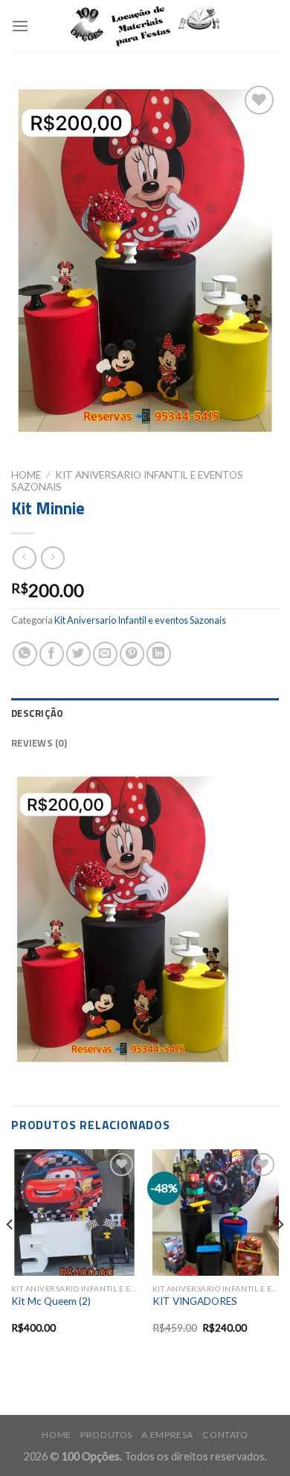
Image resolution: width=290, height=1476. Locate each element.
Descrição (37, 713)
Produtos (106, 1434)
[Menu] (20, 25)
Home (26, 475)
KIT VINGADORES (194, 1301)
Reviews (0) (39, 742)
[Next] (279, 1254)
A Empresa (167, 1434)
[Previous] (10, 1254)
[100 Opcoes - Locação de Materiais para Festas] (145, 26)
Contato (225, 1434)
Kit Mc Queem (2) (51, 1301)
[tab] (145, 713)
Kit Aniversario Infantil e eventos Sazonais (140, 620)
